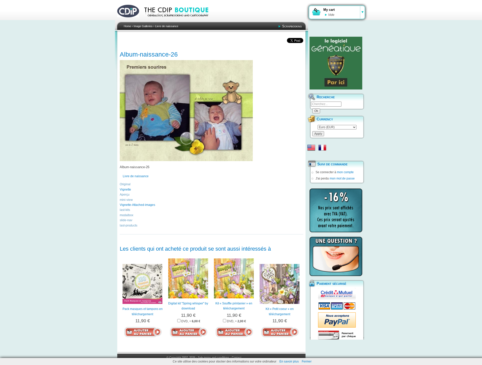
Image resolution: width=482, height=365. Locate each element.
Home (127, 26)
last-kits (125, 210)
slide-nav (126, 220)
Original (125, 184)
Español (311, 156)
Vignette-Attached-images (137, 205)
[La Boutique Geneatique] (336, 63)
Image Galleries (143, 26)
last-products (128, 225)
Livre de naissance (166, 26)
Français (322, 148)
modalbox (126, 215)
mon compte (345, 172)
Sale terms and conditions (213, 357)
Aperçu (125, 194)
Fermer (307, 361)
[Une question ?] (336, 256)
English (311, 148)
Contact (236, 357)
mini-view (126, 200)
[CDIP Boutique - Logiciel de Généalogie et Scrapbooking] (179, 20)
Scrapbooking (292, 26)
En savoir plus (289, 361)
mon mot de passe (342, 178)
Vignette (125, 189)
